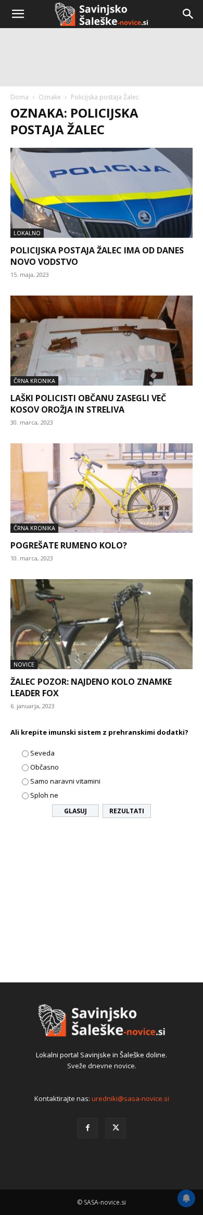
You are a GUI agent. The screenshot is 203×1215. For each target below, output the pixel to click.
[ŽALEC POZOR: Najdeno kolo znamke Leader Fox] (101, 624)
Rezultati (126, 811)
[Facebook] (87, 1128)
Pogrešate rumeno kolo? (68, 545)
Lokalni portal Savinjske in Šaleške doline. (101, 1054)
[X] (115, 1128)
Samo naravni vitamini (65, 781)
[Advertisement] (101, 137)
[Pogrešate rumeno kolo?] (101, 488)
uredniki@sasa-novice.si (130, 1098)
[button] (17, 14)
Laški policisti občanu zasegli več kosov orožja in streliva (88, 403)
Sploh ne (44, 795)
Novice (24, 664)
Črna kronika (34, 381)
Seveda (42, 753)
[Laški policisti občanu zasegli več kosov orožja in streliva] (101, 341)
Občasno (44, 767)
